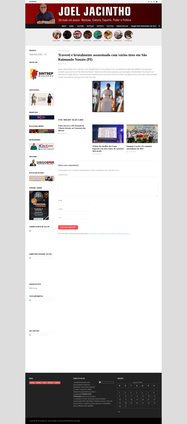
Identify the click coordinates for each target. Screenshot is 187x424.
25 (131, 403)
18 (131, 400)
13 (143, 396)
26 (137, 403)
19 (137, 400)
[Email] (156, 2)
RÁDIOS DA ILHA (122, 26)
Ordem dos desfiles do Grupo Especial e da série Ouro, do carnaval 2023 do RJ (107, 148)
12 (137, 396)
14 (149, 396)
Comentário (63, 175)
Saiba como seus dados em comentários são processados (109, 234)
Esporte (100, 26)
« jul (119, 412)
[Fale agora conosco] (33, 288)
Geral (71, 26)
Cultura (80, 26)
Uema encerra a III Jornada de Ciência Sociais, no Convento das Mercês (72, 128)
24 (126, 403)
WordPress (70, 421)
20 (143, 400)
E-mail (60, 209)
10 (126, 396)
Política (110, 26)
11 (131, 396)
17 (126, 400)
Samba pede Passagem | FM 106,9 (143, 26)
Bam (78, 421)
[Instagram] (154, 2)
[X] (151, 2)
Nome (60, 200)
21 (149, 400)
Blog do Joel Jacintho (86, 406)
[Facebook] (149, 2)
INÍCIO (64, 26)
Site (59, 217)
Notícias (90, 26)
